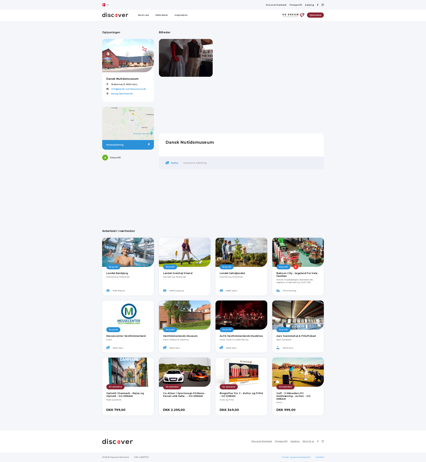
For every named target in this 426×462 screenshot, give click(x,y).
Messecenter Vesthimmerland (126, 335)
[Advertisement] (128, 186)
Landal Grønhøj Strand (177, 273)
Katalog (309, 5)
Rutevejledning (115, 145)
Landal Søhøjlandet (232, 273)
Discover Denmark (276, 5)
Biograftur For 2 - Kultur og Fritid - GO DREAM (241, 395)
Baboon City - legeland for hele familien (297, 275)
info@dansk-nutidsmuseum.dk (128, 89)
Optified (320, 457)
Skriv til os (308, 441)
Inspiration (181, 15)
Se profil (113, 267)
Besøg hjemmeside (122, 93)
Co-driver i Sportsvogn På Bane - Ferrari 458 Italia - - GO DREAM (184, 395)
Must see (143, 15)
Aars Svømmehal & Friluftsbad (296, 335)
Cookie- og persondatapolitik (296, 457)
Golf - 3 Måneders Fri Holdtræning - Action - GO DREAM (293, 396)
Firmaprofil (296, 5)
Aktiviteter (161, 15)
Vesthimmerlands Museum (180, 335)
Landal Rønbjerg (117, 273)
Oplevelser (315, 15)
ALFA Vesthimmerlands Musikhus (241, 335)
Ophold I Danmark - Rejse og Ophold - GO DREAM (125, 395)
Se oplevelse (115, 387)
